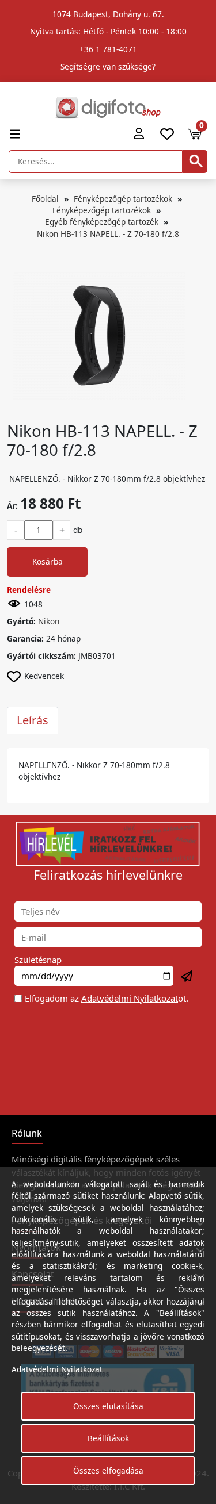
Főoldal (45, 198)
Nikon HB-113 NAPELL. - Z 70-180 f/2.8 (108, 233)
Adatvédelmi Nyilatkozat (129, 998)
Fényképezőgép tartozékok (123, 198)
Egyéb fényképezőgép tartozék (101, 221)
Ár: (12, 505)
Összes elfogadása (108, 1470)
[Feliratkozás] (187, 976)
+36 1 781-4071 (108, 49)
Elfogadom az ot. (106, 998)
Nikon (48, 621)
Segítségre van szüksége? (108, 66)
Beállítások (108, 1438)
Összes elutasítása (108, 1406)
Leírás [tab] (32, 720)
